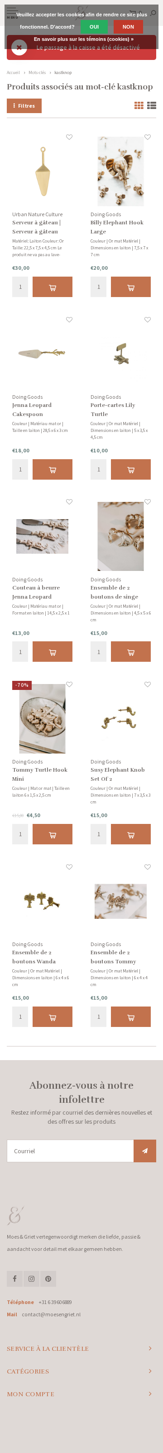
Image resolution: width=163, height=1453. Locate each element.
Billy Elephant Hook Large (117, 227)
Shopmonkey (81, 1435)
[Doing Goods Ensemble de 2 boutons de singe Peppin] (121, 536)
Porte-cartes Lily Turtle (113, 409)
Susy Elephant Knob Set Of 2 (118, 774)
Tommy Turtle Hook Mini (39, 774)
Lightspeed (114, 1428)
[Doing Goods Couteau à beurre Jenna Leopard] (42, 536)
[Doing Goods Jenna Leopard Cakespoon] (42, 354)
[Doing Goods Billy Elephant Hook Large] (121, 171)
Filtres (26, 105)
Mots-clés (37, 72)
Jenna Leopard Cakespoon (32, 409)
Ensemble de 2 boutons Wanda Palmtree (34, 957)
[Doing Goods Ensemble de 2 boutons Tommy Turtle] (121, 901)
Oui (94, 27)
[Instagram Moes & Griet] (31, 1279)
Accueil (13, 72)
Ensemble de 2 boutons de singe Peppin (114, 593)
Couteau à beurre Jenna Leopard (36, 592)
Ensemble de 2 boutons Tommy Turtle (113, 957)
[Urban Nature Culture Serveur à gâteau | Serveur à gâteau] (42, 171)
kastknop (63, 72)
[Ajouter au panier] (52, 287)
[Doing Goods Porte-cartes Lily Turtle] (121, 354)
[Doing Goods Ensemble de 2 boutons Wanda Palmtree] (42, 901)
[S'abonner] (145, 1151)
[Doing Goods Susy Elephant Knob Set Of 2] (121, 719)
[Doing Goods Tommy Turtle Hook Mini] (42, 719)
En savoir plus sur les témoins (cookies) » (84, 39)
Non (128, 27)
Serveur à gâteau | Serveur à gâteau (36, 227)
